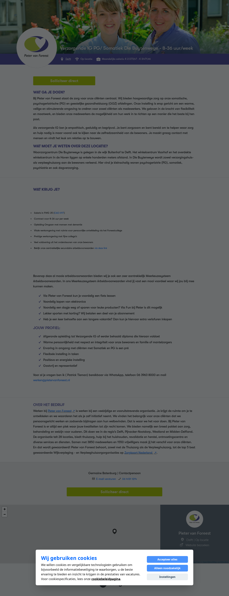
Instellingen (167, 577)
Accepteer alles (167, 559)
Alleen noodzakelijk (167, 568)
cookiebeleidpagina (105, 579)
